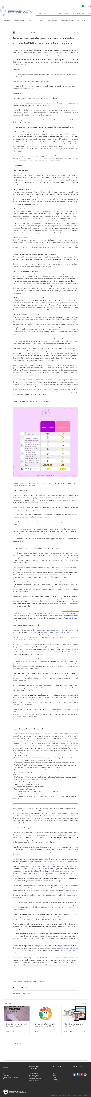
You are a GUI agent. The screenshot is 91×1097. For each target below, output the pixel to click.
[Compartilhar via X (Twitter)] (18, 987)
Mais (78, 20)
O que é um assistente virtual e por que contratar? (16, 1025)
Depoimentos (7, 1075)
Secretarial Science (52, 20)
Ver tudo (84, 1003)
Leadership (31, 20)
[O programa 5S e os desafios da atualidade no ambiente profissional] (45, 1013)
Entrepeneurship (17, 981)
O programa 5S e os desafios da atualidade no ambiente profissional (45, 1025)
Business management (67, 20)
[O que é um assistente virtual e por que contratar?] (17, 1013)
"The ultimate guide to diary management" (74, 1025)
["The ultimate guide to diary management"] (74, 1013)
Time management (19, 20)
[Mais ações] (77, 33)
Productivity (41, 981)
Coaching (40, 20)
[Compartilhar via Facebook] (13, 987)
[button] (85, 20)
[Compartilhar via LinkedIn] (22, 987)
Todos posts (7, 20)
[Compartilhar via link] (26, 987)
